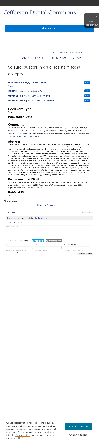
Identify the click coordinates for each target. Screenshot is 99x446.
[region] (49, 430)
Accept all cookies (78, 426)
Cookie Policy (20, 438)
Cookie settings (23, 435)
